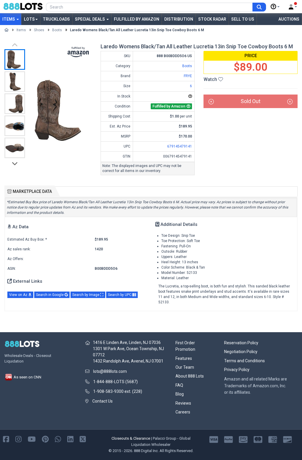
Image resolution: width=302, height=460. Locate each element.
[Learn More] (275, 6)
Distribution (178, 19)
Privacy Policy (237, 369)
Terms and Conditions (244, 360)
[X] (83, 439)
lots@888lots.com (110, 371)
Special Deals (90, 19)
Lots (29, 19)
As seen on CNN (27, 377)
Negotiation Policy (240, 351)
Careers (182, 412)
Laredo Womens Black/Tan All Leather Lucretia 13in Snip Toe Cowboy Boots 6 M (137, 30)
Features (183, 358)
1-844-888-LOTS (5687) (115, 381)
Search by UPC (120, 295)
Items (9, 19)
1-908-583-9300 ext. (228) (117, 391)
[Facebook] (6, 439)
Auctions (288, 19)
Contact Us (102, 401)
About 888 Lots (189, 376)
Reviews (183, 403)
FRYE (188, 76)
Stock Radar (212, 19)
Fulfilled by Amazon (136, 19)
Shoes (39, 30)
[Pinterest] (45, 439)
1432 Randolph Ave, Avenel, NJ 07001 (128, 361)
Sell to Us (242, 19)
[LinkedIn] (70, 439)
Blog (179, 394)
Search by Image (86, 295)
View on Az (18, 295)
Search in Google (50, 295)
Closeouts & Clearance (130, 438)
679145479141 (179, 146)
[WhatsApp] (58, 439)
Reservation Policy (241, 342)
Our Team (184, 367)
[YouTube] (32, 439)
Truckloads (56, 19)
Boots (57, 30)
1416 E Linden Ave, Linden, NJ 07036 (127, 342)
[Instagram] (18, 439)
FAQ (179, 385)
